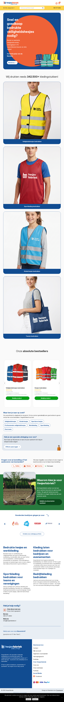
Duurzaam (8, 429)
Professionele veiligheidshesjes (15, 425)
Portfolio (35, 659)
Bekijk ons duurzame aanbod (47, 502)
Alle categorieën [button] (9, 8)
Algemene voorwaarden (40, 654)
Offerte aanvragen (11, 447)
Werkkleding (33, 425)
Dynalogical (59, 690)
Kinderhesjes (23, 421)
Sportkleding (44, 425)
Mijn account (37, 651)
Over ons (36, 665)
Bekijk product (17, 398)
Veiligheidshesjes (10, 421)
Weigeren (35, 699)
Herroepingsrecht (38, 656)
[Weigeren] (62, 697)
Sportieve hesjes (37, 421)
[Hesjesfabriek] (11, 647)
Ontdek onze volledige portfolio (32, 534)
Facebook (39, 676)
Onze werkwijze (38, 668)
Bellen (17, 466)
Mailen (28, 466)
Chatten (39, 466)
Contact (35, 648)
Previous (4, 383)
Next (59, 383)
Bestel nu (11, 62)
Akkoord (28, 699)
